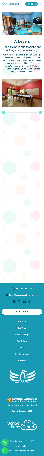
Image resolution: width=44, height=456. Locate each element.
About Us (22, 322)
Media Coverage (22, 335)
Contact (22, 361)
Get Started (22, 312)
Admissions (32, 4)
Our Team (21, 328)
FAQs (22, 348)
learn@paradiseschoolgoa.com (23, 295)
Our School (22, 341)
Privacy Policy (21, 446)
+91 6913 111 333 (24, 288)
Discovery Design (29, 451)
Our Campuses (22, 354)
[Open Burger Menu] (40, 4)
